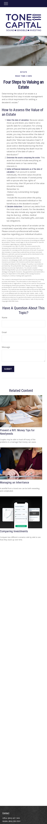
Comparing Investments (14, 531)
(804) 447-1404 (14, 818)
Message (6, 347)
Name (4, 317)
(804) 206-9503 (14, 821)
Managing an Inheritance (14, 482)
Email (4, 332)
